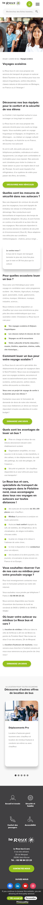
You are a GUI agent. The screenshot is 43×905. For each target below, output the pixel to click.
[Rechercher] (37, 11)
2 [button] (18, 775)
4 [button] (24, 775)
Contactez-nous (21, 868)
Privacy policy (22, 902)
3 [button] (21, 775)
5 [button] (27, 775)
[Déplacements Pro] (21, 711)
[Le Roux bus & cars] (12, 3)
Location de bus (14, 59)
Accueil (5, 59)
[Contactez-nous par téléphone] (29, 4)
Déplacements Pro (19, 727)
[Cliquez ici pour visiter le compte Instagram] (33, 886)
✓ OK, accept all (15, 898)
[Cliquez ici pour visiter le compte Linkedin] (18, 886)
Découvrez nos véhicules (20, 184)
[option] (21, 733)
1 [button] (15, 775)
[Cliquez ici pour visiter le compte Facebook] (10, 886)
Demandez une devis (17, 421)
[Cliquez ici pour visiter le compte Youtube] (25, 886)
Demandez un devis (17, 664)
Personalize (31, 898)
